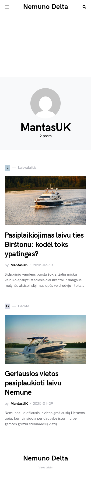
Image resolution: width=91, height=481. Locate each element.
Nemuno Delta (45, 7)
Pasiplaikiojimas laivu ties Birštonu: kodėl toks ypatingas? (44, 245)
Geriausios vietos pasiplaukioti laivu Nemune (33, 383)
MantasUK (19, 265)
